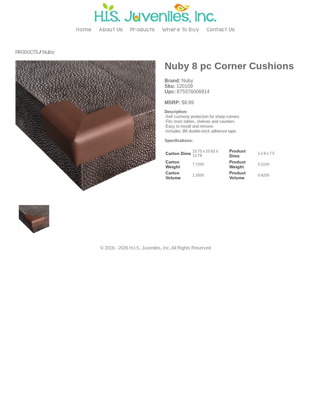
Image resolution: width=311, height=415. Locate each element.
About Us (111, 30)
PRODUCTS (26, 52)
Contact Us (221, 30)
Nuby (48, 52)
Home (84, 30)
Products (142, 30)
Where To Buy (181, 30)
